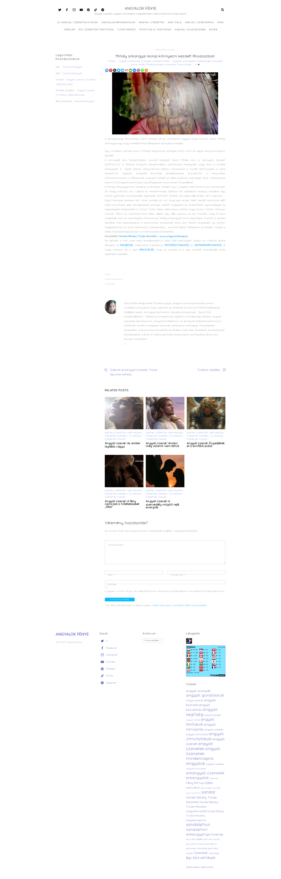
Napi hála (175, 23)
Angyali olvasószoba (129, 61)
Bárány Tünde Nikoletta (142, 236)
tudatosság (214, 853)
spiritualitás (214, 834)
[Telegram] (122, 70)
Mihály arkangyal (154, 65)
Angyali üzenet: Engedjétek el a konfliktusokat (206, 445)
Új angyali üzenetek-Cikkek (155, 61)
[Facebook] (106, 70)
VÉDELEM (70, 30)
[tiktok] (95, 10)
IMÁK (220, 23)
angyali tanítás (193, 720)
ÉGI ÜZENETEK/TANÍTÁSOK (96, 30)
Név (111, 575)
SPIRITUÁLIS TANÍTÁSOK (155, 30)
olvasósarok (171, 65)
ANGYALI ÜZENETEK (152, 23)
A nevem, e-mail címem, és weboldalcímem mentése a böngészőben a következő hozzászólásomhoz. (165, 591)
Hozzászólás (116, 545)
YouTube (110, 662)
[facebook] (67, 10)
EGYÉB (213, 30)
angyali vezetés (213, 730)
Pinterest (110, 669)
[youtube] (81, 10)
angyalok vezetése (215, 764)
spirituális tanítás (212, 839)
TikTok (109, 676)
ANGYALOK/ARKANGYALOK (118, 23)
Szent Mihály (184, 65)
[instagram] (74, 10)
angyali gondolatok (205, 695)
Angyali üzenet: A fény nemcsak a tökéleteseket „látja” (122, 504)
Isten (209, 783)
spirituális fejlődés (194, 839)
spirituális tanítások (195, 844)
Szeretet (201, 853)
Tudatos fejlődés (208, 370)
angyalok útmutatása (196, 769)
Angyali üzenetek (115, 433)
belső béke (214, 778)
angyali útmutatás (197, 734)
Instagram (111, 655)
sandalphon (198, 825)
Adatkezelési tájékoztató (199, 867)
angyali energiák (198, 691)
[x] (60, 10)
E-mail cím (178, 575)
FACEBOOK (126, 245)
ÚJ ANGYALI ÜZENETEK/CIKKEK (77, 23)
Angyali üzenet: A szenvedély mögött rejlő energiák (162, 504)
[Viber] (138, 70)
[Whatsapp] (142, 70)
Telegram (110, 683)
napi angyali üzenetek (210, 788)
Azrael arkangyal (84, 101)
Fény (189, 783)
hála (201, 783)
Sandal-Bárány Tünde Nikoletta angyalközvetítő (202, 807)
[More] (146, 70)
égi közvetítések (201, 858)
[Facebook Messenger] (118, 70)
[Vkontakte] (134, 70)
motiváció (193, 788)
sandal (208, 792)
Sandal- (123, 236)
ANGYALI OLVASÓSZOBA (190, 30)
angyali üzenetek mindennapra (203, 754)
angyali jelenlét (194, 701)
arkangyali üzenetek (205, 773)
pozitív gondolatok (193, 793)
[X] (114, 70)
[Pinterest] (110, 70)
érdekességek (204, 61)
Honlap (112, 584)
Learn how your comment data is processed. (179, 605)
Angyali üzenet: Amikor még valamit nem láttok (162, 445)
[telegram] (103, 10)
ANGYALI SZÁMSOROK (199, 23)
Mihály (142, 65)
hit (196, 783)
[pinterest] (88, 10)
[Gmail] (126, 70)
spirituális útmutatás (196, 849)
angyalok (177, 61)
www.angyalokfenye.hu (174, 236)
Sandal (112, 61)
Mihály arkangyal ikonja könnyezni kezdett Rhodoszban (165, 56)
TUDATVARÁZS (126, 30)
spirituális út (211, 844)
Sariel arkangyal (72, 67)
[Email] (130, 70)
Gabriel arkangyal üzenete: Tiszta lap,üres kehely (133, 372)
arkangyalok (189, 61)
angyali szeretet (212, 715)
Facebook (111, 648)
